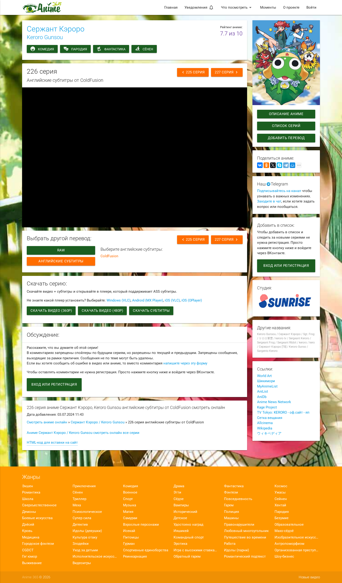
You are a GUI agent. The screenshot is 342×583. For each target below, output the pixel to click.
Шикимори (266, 381)
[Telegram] (286, 165)
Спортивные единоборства (145, 550)
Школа (27, 499)
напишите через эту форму (185, 363)
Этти (177, 492)
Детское (180, 518)
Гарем (229, 505)
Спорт (128, 499)
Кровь (27, 531)
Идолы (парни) (236, 550)
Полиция (231, 512)
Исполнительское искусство (95, 556)
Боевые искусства (37, 518)
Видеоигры (82, 563)
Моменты (268, 7)
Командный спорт (189, 537)
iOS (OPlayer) (191, 300)
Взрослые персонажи (141, 524)
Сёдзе (179, 499)
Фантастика (114, 49)
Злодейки (81, 544)
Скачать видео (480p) (102, 311)
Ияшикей (181, 531)
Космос (281, 486)
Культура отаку (85, 537)
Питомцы (131, 537)
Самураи (130, 518)
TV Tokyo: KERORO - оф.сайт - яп (283, 412)
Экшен (27, 486)
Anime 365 (30, 577)
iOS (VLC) (172, 300)
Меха (77, 505)
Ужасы (280, 492)
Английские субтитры (61, 261)
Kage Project (267, 407)
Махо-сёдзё (284, 531)
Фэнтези (231, 492)
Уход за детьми (85, 550)
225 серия (193, 72)
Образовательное (289, 524)
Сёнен (148, 49)
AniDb (261, 397)
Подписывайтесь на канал (279, 191)
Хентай (280, 505)
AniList (262, 391)
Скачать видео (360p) (51, 311)
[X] (273, 165)
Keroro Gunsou (45, 37)
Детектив (80, 524)
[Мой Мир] (292, 165)
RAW (61, 250)
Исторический (185, 512)
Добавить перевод (286, 138)
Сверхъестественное (39, 505)
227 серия (227, 72)
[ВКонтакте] (260, 165)
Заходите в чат (269, 201)
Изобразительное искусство (297, 537)
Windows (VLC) (119, 300)
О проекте (291, 7)
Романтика (31, 492)
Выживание (32, 563)
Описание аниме (286, 114)
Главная (171, 7)
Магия (128, 512)
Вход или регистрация (54, 384)
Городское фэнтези (38, 544)
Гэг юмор (29, 556)
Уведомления (199, 7)
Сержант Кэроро (55, 28)
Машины (231, 518)
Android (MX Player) (147, 300)
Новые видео (309, 577)
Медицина (30, 537)
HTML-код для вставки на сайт (52, 442)
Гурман (129, 544)
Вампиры (181, 505)
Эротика (180, 544)
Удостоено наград (188, 524)
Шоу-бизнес (284, 556)
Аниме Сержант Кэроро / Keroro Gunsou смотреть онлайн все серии (83, 433)
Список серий (286, 126)
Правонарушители (239, 524)
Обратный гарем (187, 556)
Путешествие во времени (245, 537)
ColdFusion (109, 256)
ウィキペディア (269, 433)
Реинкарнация (135, 556)
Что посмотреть (237, 7)
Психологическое (87, 512)
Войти (311, 7)
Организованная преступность (297, 550)
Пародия (79, 49)
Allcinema (265, 423)
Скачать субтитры (151, 311)
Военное (130, 492)
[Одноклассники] (266, 165)
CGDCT (28, 550)
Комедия (46, 49)
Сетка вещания (269, 418)
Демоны (29, 512)
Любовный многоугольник (246, 531)
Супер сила (82, 518)
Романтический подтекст (245, 556)
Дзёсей (28, 524)
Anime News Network (274, 402)
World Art (264, 376)
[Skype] (279, 165)
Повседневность (238, 499)
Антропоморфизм (289, 544)
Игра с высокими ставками (196, 550)
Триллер (79, 499)
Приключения (84, 486)
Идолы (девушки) (87, 531)
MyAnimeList (267, 386)
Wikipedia (264, 428)
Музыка (129, 505)
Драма (179, 486)
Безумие (281, 518)
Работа (229, 544)
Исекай (129, 531)
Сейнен (281, 499)
